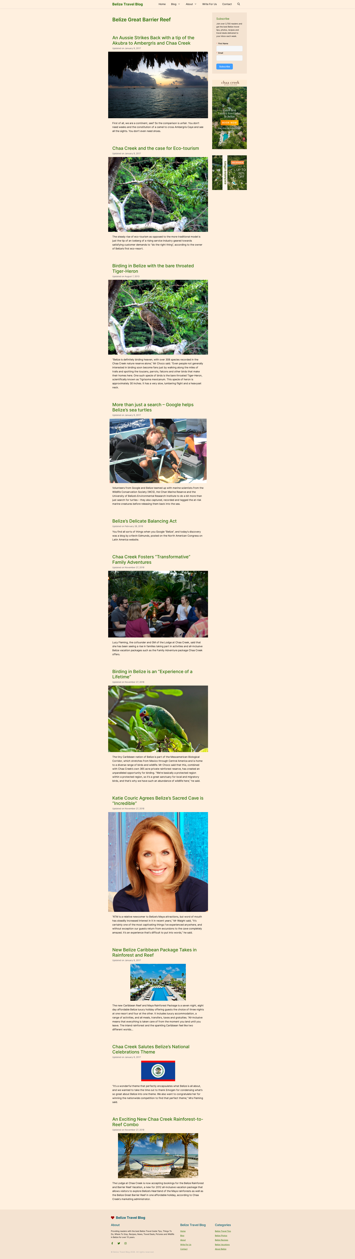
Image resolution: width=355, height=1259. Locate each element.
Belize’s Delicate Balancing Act (144, 521)
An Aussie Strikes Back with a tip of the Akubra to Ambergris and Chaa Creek (153, 40)
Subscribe (224, 66)
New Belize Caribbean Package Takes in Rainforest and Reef (154, 952)
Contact (227, 4)
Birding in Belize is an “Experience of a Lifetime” (152, 674)
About (189, 4)
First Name (223, 43)
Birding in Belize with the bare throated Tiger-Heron (153, 268)
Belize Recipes (221, 1240)
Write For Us (209, 4)
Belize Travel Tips (223, 1231)
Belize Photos (221, 1235)
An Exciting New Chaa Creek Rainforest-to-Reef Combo (157, 1121)
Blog (173, 4)
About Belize (220, 1249)
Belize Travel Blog (127, 4)
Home (162, 4)
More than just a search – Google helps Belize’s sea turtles (153, 407)
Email (220, 53)
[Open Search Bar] (239, 4)
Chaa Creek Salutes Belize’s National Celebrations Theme (150, 1049)
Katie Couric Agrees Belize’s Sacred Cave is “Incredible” (157, 800)
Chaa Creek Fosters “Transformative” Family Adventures (151, 559)
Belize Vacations (222, 1244)
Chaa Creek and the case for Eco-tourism (155, 148)
